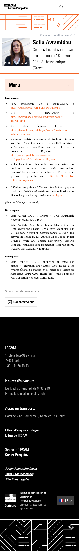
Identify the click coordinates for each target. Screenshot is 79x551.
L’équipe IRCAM (16, 435)
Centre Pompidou (17, 455)
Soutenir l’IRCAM (17, 449)
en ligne (57, 195)
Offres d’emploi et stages (22, 430)
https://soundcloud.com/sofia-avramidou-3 (35, 107)
